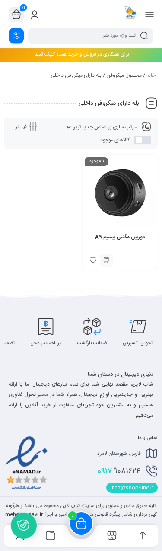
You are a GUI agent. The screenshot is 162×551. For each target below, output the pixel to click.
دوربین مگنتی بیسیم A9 (120, 237)
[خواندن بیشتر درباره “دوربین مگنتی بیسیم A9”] (106, 260)
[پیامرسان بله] (23, 525)
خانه (151, 75)
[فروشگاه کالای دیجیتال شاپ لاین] (130, 14)
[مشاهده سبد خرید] (16, 15)
